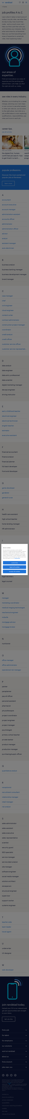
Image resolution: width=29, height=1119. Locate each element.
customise (14, 562)
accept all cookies (14, 571)
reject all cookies (14, 567)
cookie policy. (17, 558)
